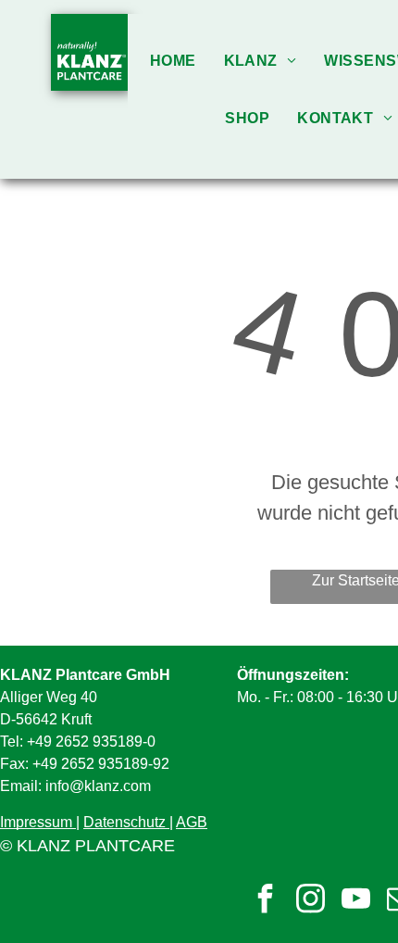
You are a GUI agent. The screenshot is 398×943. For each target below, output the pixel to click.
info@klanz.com (98, 786)
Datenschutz (124, 822)
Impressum (36, 822)
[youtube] (355, 901)
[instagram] (310, 901)
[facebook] (264, 901)
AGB (191, 822)
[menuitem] (173, 60)
